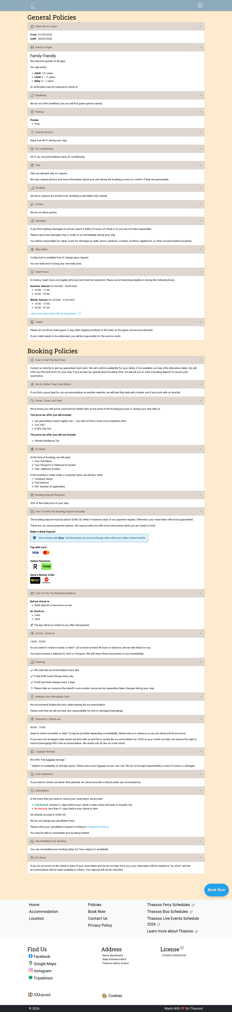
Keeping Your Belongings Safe (52, 696)
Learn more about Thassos (170, 931)
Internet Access (44, 132)
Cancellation (42, 790)
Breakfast (40, 95)
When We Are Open (46, 26)
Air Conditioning (44, 148)
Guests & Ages (43, 47)
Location (36, 918)
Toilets (39, 322)
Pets (37, 165)
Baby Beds (41, 249)
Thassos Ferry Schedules (168, 904)
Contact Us (97, 918)
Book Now (97, 911)
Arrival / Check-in (45, 633)
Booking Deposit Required (50, 494)
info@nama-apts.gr (98, 826)
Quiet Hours (42, 271)
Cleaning (40, 662)
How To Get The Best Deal (50, 360)
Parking (39, 111)
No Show (40, 857)
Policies (95, 904)
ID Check (40, 449)
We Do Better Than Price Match (53, 384)
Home (34, 904)
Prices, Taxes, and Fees (48, 400)
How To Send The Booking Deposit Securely (60, 511)
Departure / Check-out (47, 719)
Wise (61, 537)
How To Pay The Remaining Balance (55, 593)
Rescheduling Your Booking (50, 841)
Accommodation (43, 911)
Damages (40, 220)
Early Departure (44, 774)
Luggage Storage (45, 751)
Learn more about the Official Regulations (53, 313)
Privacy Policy (100, 925)
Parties (39, 204)
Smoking (40, 187)
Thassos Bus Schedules (167, 911)
